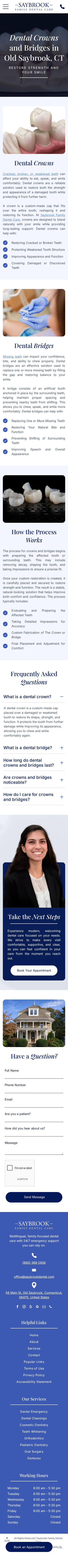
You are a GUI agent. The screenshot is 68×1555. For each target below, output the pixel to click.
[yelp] (30, 1307)
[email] (44, 1307)
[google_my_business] (37, 1307)
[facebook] (17, 1307)
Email (8, 1099)
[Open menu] (5, 7)
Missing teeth (12, 356)
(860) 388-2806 (34, 1263)
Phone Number (15, 1085)
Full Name (12, 1070)
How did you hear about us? (25, 1128)
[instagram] (24, 1307)
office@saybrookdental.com (34, 1277)
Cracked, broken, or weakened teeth (30, 174)
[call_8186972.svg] (62, 8)
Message (11, 1143)
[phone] (50, 1307)
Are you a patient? (18, 1114)
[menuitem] (34, 1336)
